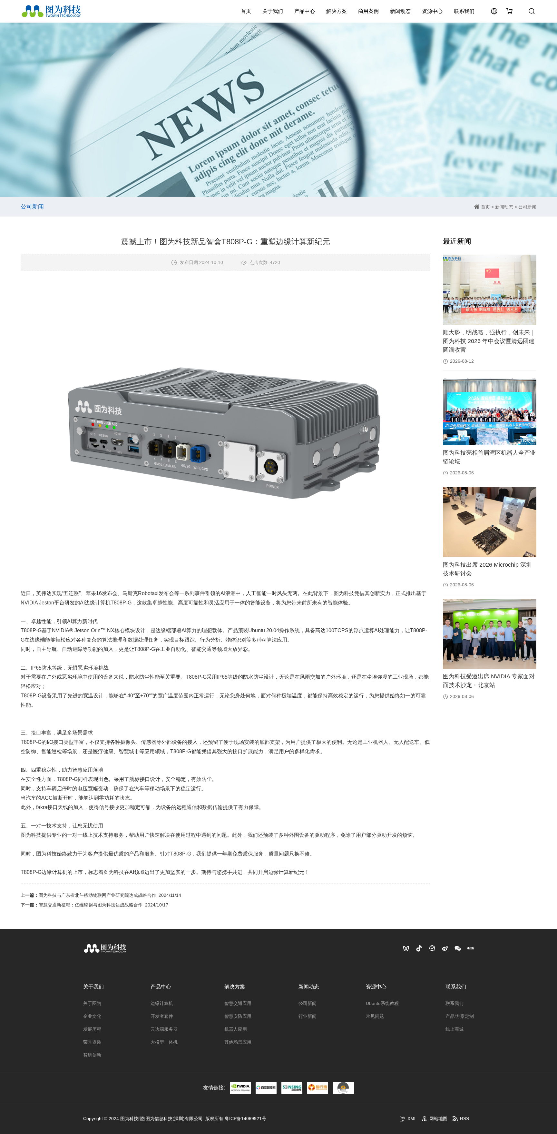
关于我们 (272, 11)
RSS (464, 1118)
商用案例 (368, 11)
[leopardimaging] (343, 1088)
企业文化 (92, 1016)
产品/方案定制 (459, 1016)
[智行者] (317, 1088)
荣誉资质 (92, 1042)
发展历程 (92, 1029)
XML (412, 1118)
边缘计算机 (162, 1003)
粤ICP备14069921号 (245, 1118)
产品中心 (304, 11)
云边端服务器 (164, 1029)
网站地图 (438, 1118)
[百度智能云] (266, 1088)
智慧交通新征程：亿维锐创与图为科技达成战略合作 (90, 904)
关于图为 (92, 1003)
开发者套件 (162, 1016)
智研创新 (92, 1055)
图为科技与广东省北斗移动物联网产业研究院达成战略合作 (97, 895)
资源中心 (432, 11)
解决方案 (336, 11)
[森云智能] (291, 1088)
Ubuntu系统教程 (382, 1003)
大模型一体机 (164, 1042)
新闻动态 (400, 11)
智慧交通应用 (237, 1003)
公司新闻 (527, 206)
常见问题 (375, 1016)
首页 (246, 11)
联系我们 (464, 11)
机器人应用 (235, 1029)
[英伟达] (240, 1088)
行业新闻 (307, 1016)
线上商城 (454, 1029)
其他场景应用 (237, 1042)
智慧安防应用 (237, 1016)
